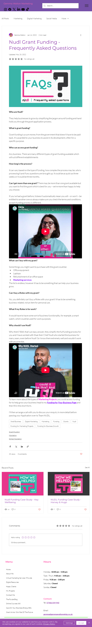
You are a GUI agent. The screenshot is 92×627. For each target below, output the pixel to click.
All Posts (5, 18)
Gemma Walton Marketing (18, 3)
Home (8, 569)
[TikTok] (27, 9)
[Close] (89, 623)
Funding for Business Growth (48, 426)
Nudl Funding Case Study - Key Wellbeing (21, 501)
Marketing (18, 18)
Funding (56, 421)
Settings (69, 623)
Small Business (16, 421)
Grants (65, 421)
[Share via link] (28, 446)
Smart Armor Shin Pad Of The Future (19, 612)
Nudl (74, 421)
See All (87, 467)
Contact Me (10, 595)
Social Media (51, 18)
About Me (9, 574)
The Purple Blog (11, 599)
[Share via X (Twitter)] (16, 446)
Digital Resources (12, 582)
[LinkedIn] (18, 9)
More (64, 18)
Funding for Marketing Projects (22, 426)
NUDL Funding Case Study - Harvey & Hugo (66, 501)
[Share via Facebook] (10, 446)
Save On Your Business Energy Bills (18, 608)
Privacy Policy (49, 624)
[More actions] (80, 35)
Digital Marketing (34, 18)
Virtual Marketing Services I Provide (19, 578)
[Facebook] (10, 9)
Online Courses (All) (13, 603)
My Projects (10, 591)
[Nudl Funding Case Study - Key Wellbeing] (22, 483)
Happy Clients (11, 586)
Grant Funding (14, 432)
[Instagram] (5, 9)
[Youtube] (23, 9)
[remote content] (45, 231)
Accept (81, 623)
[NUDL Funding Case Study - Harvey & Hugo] (68, 483)
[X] (14, 9)
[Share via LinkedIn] (22, 446)
